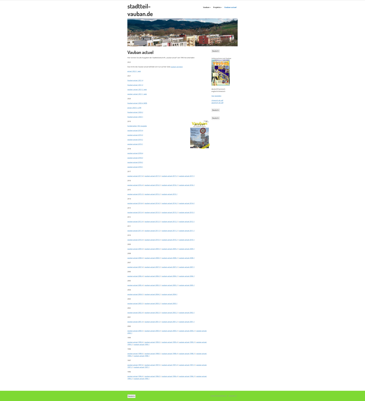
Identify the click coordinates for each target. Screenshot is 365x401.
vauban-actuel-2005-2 (169, 285)
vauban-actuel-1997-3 (187, 365)
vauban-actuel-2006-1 (187, 276)
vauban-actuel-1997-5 (152, 365)
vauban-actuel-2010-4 (135, 240)
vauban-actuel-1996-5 (152, 376)
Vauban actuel (230, 7)
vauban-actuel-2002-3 (152, 313)
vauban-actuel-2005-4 (135, 285)
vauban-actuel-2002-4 (135, 313)
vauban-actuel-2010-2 (169, 240)
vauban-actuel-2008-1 (187, 258)
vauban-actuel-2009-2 (169, 249)
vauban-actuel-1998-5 (152, 354)
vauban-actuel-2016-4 (135, 185)
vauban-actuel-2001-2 (169, 322)
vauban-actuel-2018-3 (135, 158)
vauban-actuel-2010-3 (152, 240)
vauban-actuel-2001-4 (135, 322)
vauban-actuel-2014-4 (135, 203)
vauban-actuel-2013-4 (135, 212)
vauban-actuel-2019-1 (135, 144)
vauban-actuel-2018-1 (135, 167)
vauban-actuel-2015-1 (169, 194)
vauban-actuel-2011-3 (152, 231)
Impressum (233, 396)
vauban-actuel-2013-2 (169, 212)
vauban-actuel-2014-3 (152, 203)
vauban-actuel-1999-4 (169, 342)
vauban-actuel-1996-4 (169, 376)
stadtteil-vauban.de (140, 9)
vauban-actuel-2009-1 (187, 249)
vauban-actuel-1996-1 (141, 379)
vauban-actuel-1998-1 (141, 356)
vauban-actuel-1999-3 (187, 342)
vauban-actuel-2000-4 (152, 331)
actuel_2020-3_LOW (134, 108)
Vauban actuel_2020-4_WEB (137, 103)
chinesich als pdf (217, 100)
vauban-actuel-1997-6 (135, 365)
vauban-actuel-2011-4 (135, 231)
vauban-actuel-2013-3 (152, 212)
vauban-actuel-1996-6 (135, 376)
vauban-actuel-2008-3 (152, 258)
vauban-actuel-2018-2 (135, 162)
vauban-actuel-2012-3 (152, 222)
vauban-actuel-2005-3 (152, 285)
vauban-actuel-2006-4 (135, 276)
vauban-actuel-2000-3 (169, 331)
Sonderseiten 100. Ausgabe (137, 126)
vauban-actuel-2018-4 (135, 153)
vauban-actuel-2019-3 (135, 135)
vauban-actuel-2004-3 (135, 294)
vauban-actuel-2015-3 (135, 194)
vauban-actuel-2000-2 (187, 331)
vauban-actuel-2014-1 (187, 203)
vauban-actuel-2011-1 (187, 231)
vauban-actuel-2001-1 (187, 322)
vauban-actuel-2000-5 (135, 331)
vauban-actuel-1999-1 (141, 344)
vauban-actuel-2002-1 (187, 313)
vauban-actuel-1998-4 (169, 354)
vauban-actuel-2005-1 (187, 285)
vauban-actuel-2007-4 (135, 267)
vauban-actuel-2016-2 (169, 185)
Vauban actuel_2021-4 (135, 80)
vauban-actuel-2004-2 (152, 294)
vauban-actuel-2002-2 (169, 313)
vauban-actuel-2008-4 (135, 258)
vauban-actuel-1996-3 (187, 376)
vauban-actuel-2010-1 (187, 240)
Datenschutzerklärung (219, 396)
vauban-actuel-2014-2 (169, 203)
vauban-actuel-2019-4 (135, 130)
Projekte (217, 7)
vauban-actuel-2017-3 (152, 176)
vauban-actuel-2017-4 (135, 176)
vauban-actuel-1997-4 (169, 365)
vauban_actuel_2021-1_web (137, 94)
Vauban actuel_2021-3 (135, 85)
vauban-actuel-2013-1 (187, 212)
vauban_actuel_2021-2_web (137, 89)
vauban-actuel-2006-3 (152, 276)
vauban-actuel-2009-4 (135, 249)
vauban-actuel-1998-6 (135, 354)
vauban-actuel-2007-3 (152, 267)
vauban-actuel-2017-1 (187, 176)
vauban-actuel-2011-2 (169, 231)
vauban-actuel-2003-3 (135, 303)
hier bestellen (216, 96)
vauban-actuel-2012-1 (187, 222)
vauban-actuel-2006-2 (169, 276)
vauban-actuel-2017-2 (169, 176)
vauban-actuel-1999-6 (135, 342)
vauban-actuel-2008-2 (169, 258)
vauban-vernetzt (177, 67)
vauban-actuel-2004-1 (169, 294)
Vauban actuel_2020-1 (135, 117)
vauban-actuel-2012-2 (169, 222)
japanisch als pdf (217, 103)
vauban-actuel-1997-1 (141, 367)
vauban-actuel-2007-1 (187, 267)
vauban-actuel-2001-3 (152, 322)
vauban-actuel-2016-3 (152, 185)
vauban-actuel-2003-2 (152, 303)
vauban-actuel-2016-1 (187, 185)
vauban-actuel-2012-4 (135, 222)
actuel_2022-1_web (134, 71)
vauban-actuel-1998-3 (187, 354)
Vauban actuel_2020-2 (135, 112)
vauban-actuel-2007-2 (169, 267)
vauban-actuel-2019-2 (135, 140)
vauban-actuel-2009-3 (152, 249)
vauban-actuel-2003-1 (169, 303)
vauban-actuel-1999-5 (152, 342)
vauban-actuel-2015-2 (152, 194)
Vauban (206, 7)
